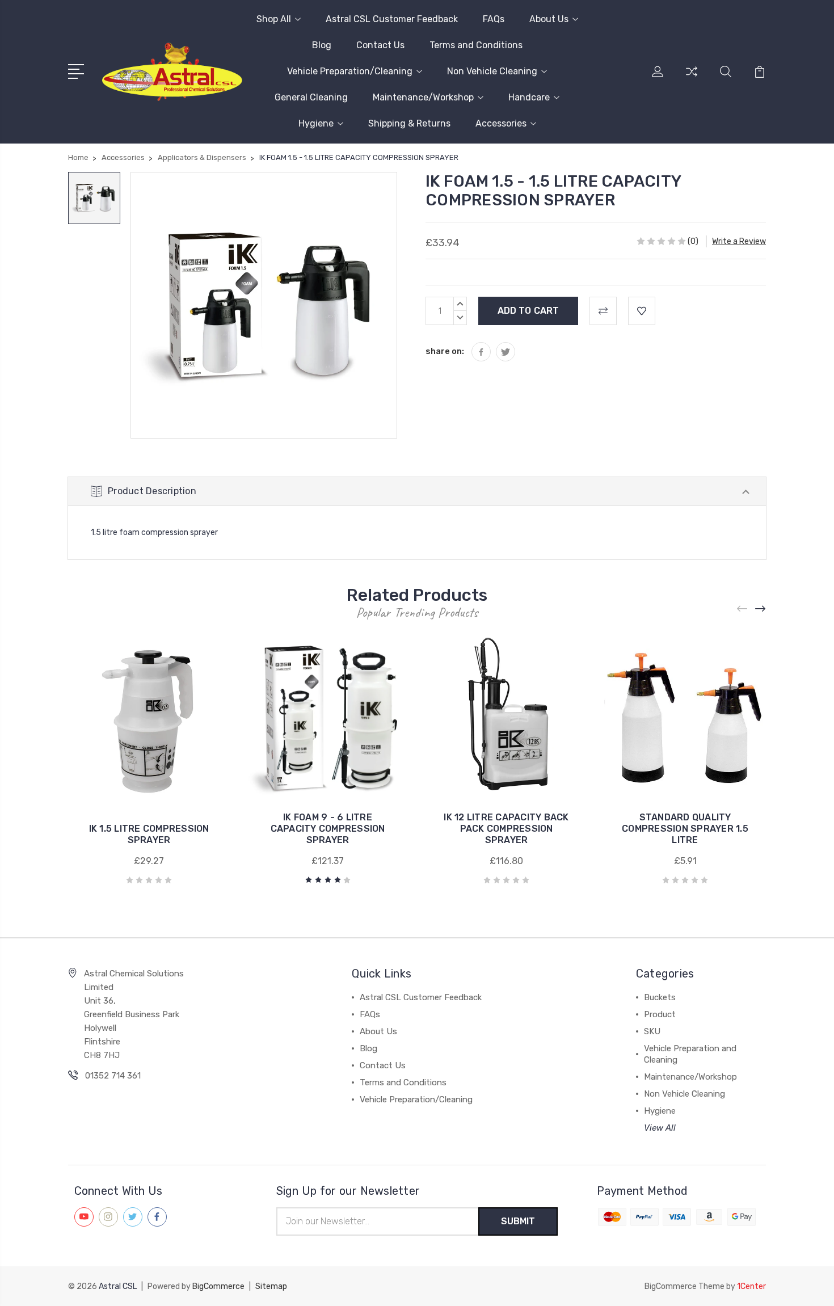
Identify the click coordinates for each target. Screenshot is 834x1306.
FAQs (493, 19)
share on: (445, 351)
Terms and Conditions (476, 45)
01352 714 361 (113, 1076)
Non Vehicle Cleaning (492, 71)
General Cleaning (311, 97)
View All (660, 1128)
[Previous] (742, 609)
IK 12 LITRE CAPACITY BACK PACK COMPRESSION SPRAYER (506, 828)
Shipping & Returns (409, 123)
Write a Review (739, 241)
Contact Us (380, 45)
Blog (321, 45)
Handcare (529, 97)
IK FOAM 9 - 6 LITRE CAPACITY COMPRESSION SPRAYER (328, 828)
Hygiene (316, 123)
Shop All (273, 19)
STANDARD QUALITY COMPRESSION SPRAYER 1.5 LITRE (685, 828)
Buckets (660, 997)
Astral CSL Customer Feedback (392, 19)
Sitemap (271, 1286)
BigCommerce (218, 1286)
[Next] (760, 609)
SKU (652, 1031)
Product (660, 1014)
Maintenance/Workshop (423, 97)
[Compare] (691, 78)
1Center (751, 1286)
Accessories (500, 123)
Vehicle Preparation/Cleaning (349, 71)
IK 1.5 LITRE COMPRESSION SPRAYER (149, 834)
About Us (548, 19)
